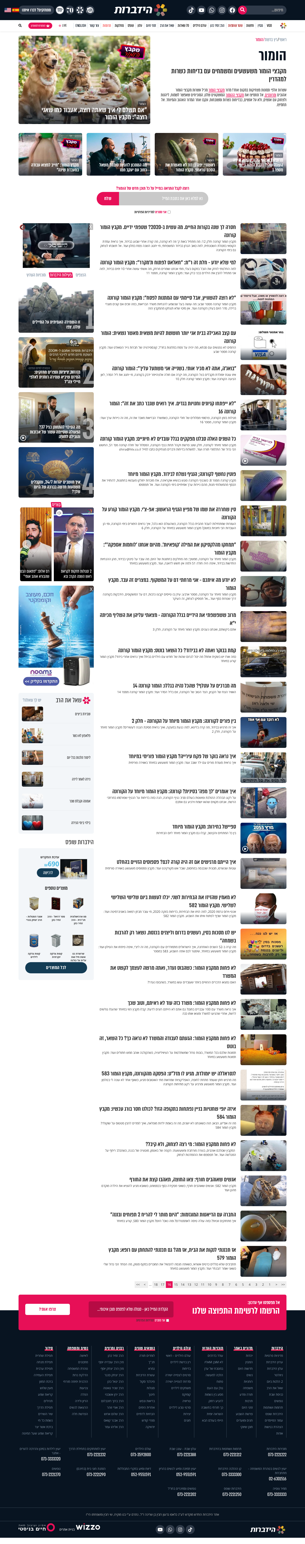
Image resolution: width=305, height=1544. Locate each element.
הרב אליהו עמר (114, 1427)
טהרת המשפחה (78, 1368)
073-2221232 (96, 1454)
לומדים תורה (147, 1355)
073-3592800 (141, 1454)
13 (189, 1284)
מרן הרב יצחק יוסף (112, 1368)
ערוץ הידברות (274, 1362)
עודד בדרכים (215, 1355)
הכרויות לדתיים (145, 1414)
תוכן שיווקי (246, 1427)
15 (176, 1284)
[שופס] (79, 10)
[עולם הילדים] (90, 10)
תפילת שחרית (44, 1355)
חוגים (187, 1420)
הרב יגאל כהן (115, 1381)
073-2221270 (51, 1474)
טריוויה (186, 1401)
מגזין (260, 25)
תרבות (249, 1401)
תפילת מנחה (45, 1362)
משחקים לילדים (181, 1388)
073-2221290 (96, 1474)
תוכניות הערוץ (212, 1348)
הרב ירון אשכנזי (114, 1394)
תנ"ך (151, 1362)
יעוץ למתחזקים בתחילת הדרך (87, 1449)
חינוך (151, 1394)
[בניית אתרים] (88, 1529)
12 (196, 1284)
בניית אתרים (67, 1529)
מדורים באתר (243, 1348)
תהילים (48, 1401)
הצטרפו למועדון (38, 26)
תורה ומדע (246, 1394)
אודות (279, 1433)
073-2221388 (186, 1454)
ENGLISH (80, 25)
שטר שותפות (235, 25)
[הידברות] (140, 10)
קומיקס (186, 1394)
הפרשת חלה (80, 1414)
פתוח (220, 1381)
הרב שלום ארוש (114, 1414)
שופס (131, 25)
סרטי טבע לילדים (180, 1407)
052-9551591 (186, 1474)
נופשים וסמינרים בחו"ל (182, 1488)
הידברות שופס (274, 1414)
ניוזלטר (278, 1375)
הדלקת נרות (80, 1375)
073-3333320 (51, 1459)
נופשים (278, 1401)
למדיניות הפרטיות (144, 212)
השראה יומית (215, 1414)
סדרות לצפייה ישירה (178, 1381)
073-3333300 (231, 1474)
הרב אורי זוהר (115, 1407)
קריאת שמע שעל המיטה (37, 1433)
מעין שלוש (46, 1388)
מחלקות (119, 25)
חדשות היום (245, 1368)
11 (203, 1284)
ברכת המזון (46, 1381)
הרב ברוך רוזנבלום (112, 1401)
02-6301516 (277, 1479)
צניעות (83, 1388)
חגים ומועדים (244, 1420)
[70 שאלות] (69, 10)
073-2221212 (232, 1454)
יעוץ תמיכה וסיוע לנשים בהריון (177, 1468)
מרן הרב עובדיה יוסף (111, 1362)
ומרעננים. (270, 95)
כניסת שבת (276, 1394)
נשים (250, 1375)
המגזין (249, 1362)
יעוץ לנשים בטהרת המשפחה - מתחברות (267, 1470)
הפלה (84, 1394)
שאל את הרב (167, 25)
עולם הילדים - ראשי (178, 1355)
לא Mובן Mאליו (214, 1362)
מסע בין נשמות (214, 1394)
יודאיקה (150, 1427)
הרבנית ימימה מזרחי (75, 1381)
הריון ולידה (81, 1401)
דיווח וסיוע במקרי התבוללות (134, 1468)
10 (209, 1284)
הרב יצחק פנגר (114, 1375)
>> (138, 1284)
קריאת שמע (45, 1394)
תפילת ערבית (44, 1368)
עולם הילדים (200, 25)
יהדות (249, 1355)
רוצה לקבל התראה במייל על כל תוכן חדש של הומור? (152, 188)
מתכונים (83, 1362)
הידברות (277, 1348)
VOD (269, 25)
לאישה (84, 1355)
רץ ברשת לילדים (180, 1362)
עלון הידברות (275, 1368)
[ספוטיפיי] (59, 10)
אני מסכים (150, 212)
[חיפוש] (242, 10)
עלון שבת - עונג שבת (182, 1449)
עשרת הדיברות (145, 1375)
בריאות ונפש (147, 1401)
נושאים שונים (145, 1348)
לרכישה (48, 873)
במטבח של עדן (213, 1368)
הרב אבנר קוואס (114, 1420)
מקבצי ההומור (235, 95)
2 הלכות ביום (275, 1381)
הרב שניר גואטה (113, 1388)
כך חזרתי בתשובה (212, 1407)
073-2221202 (186, 1494)
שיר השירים (45, 1414)
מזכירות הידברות (276, 1449)
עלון (140, 25)
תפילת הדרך (45, 1407)
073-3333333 (276, 1494)
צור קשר (94, 25)
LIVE (64, 25)
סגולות (151, 1388)
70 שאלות (183, 25)
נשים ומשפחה (77, 1348)
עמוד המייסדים (274, 1420)
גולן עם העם (215, 1388)
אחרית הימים (147, 1407)
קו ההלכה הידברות (229, 1468)
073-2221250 (231, 1494)
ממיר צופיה (279, 1488)
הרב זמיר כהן (217, 25)
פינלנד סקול (147, 1381)
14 (182, 1284)
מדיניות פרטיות (274, 1355)
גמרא (151, 1368)
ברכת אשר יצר (44, 1427)
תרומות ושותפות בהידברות (225, 1449)
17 (162, 1284)
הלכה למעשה (214, 1375)
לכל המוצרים (56, 967)
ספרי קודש (148, 1420)
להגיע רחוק (216, 1401)
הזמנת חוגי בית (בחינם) (91, 1468)
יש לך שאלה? (32, 700)
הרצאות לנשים (78, 1407)
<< (283, 1284)
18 (156, 1284)
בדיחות (186, 1368)
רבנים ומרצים (114, 1348)
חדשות (250, 25)
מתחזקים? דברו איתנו (36, 10)
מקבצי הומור (217, 90)
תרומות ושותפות (273, 1407)
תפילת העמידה (43, 1375)
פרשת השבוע (244, 1414)
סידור (49, 1348)
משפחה (248, 1388)
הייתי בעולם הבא (212, 1420)
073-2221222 (277, 1454)
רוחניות (248, 1381)
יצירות (187, 1414)
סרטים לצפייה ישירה (178, 1375)
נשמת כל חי (45, 1420)
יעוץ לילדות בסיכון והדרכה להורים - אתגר (40, 1451)
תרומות (107, 25)
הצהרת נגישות (273, 1427)
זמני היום (151, 25)
